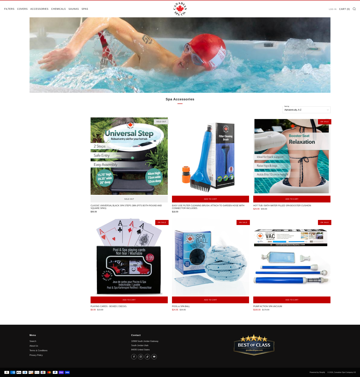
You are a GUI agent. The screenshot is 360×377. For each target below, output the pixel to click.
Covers (22, 9)
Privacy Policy (36, 355)
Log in (333, 9)
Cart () (344, 9)
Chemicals (58, 9)
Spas (85, 9)
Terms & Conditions (39, 350)
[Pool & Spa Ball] (210, 257)
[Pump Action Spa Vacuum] (291, 257)
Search (33, 341)
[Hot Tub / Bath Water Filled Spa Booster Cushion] (291, 156)
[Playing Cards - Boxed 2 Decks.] (129, 257)
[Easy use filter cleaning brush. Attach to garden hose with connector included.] (210, 156)
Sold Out (129, 199)
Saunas (73, 9)
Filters (9, 9)
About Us (34, 346)
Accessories (39, 9)
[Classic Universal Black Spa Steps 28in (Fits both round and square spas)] (129, 156)
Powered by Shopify (317, 372)
